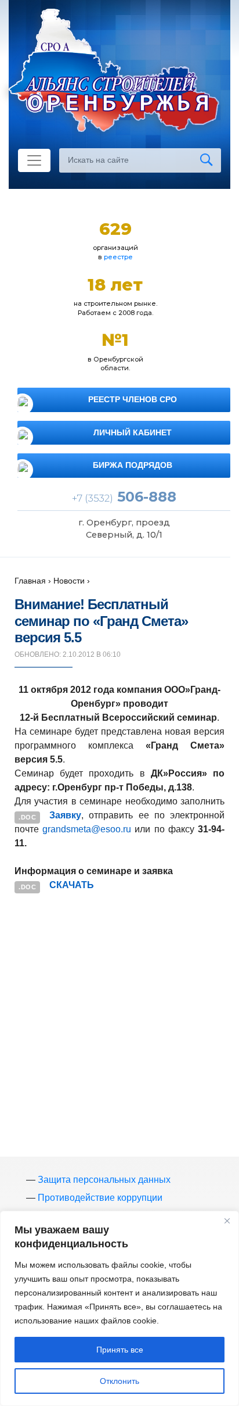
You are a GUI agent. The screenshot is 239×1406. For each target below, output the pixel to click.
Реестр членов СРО (132, 399)
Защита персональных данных (104, 1180)
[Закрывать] (227, 1221)
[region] (119, 1308)
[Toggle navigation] (34, 160)
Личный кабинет (132, 432)
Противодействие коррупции (100, 1198)
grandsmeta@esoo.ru (86, 829)
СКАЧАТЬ (71, 885)
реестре (118, 257)
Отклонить (119, 1381)
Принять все (119, 1349)
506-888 (124, 496)
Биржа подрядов (132, 465)
